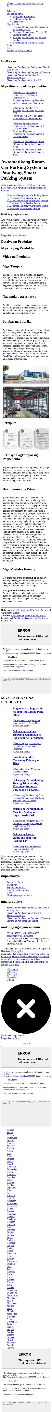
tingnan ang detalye (21, 725)
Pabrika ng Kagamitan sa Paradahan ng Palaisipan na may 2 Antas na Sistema (28, 134)
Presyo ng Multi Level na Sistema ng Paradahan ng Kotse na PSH (28, 117)
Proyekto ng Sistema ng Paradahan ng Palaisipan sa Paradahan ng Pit (28, 101)
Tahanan (11, 11)
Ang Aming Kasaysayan (24, 16)
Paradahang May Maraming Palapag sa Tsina (26, 760)
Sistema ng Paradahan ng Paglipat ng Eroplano (28, 72)
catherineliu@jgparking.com (20, 936)
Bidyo (10, 48)
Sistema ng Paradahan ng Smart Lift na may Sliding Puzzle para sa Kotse (28, 152)
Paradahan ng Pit (21, 962)
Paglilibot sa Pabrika (22, 19)
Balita (9, 45)
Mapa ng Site (17, 951)
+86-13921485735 (30, 933)
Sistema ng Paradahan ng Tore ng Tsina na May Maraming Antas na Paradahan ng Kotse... (28, 784)
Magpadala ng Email (10, 1038)
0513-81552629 (14, 933)
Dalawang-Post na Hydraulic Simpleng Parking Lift (25, 837)
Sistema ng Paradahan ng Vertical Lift (30, 32)
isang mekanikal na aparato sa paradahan (19, 954)
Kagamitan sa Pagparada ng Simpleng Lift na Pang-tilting (28, 711)
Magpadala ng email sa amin (14, 235)
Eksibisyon (18, 21)
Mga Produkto (13, 24)
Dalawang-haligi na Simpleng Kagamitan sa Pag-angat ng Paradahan (28, 734)
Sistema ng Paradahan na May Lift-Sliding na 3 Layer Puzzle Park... (28, 812)
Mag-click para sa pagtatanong (15, 869)
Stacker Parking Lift (22, 35)
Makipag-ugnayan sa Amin (19, 50)
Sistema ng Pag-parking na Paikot (28, 42)
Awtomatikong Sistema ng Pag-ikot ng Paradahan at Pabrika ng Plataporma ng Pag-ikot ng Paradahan (24, 618)
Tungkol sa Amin (15, 14)
